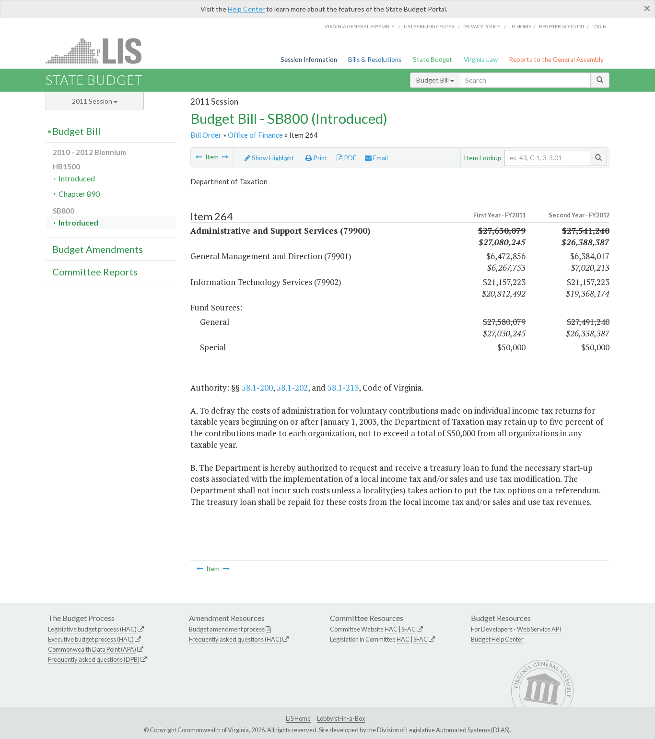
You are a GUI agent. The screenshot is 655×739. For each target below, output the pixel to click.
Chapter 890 (79, 193)
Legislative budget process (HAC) (92, 629)
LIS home (520, 26)
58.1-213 (343, 387)
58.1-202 (292, 387)
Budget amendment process (227, 629)
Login (599, 26)
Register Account (562, 26)
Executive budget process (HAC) (91, 639)
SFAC (408, 629)
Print (320, 158)
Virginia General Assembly (360, 26)
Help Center (246, 9)
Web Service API (539, 629)
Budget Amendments (97, 249)
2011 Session (93, 101)
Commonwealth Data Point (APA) (92, 649)
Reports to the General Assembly (556, 59)
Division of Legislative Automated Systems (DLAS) (443, 730)
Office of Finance (255, 135)
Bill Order (206, 135)
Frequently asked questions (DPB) (94, 659)
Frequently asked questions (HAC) (235, 639)
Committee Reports (95, 271)
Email (380, 158)
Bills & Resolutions (374, 59)
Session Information (309, 59)
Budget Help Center (497, 639)
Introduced (76, 178)
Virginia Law (481, 59)
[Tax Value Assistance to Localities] (199, 157)
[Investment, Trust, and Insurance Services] (225, 157)
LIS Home (298, 718)
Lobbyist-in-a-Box (341, 718)
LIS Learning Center (429, 26)
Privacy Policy (482, 26)
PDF (349, 158)
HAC (391, 629)
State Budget (432, 59)
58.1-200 (257, 387)
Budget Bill (433, 80)
